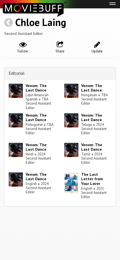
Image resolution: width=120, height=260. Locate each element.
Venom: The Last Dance (36, 88)
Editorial (17, 73)
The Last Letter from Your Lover (92, 179)
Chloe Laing (40, 22)
